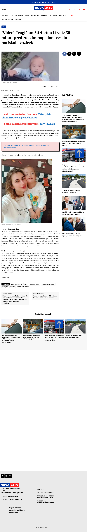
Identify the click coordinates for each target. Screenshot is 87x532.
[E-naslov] (74, 54)
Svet (3, 27)
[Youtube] (84, 9)
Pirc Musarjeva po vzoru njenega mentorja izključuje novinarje (72, 236)
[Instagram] (74, 9)
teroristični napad (48, 284)
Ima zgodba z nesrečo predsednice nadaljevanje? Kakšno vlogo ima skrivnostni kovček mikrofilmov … (73, 118)
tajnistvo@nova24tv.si (45, 497)
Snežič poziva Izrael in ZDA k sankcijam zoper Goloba (73, 213)
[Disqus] (43, 379)
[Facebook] (70, 9)
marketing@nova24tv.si (45, 502)
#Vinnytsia (44, 114)
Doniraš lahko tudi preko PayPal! (43, 2)
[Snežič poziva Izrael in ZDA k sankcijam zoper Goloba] (74, 203)
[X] (79, 9)
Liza (25, 284)
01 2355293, (50, 496)
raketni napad (34, 284)
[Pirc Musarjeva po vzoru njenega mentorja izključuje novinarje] (74, 224)
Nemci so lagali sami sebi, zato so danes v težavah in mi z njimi (45, 297)
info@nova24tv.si (47, 493)
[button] (5, 9)
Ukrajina (5, 287)
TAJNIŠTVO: (41, 496)
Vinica (12, 287)
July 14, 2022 (47, 123)
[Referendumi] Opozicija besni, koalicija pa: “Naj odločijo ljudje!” (73, 143)
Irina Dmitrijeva (16, 284)
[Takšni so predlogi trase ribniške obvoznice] (74, 181)
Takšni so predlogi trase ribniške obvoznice (71, 191)
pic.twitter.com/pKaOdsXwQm (19, 117)
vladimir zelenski (23, 287)
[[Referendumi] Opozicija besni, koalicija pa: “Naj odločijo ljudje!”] (74, 132)
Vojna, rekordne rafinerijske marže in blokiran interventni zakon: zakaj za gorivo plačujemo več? (73, 168)
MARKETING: (41, 501)
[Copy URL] (79, 54)
